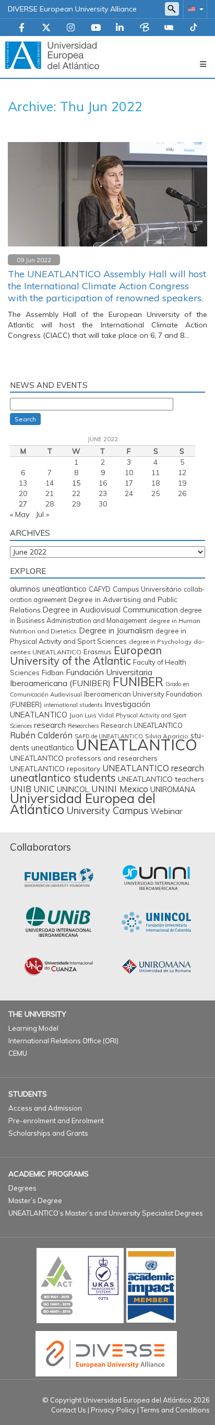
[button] (194, 9)
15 (76, 483)
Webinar (166, 811)
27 (23, 504)
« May (19, 514)
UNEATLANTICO (136, 744)
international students (73, 705)
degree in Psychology (160, 641)
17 (129, 483)
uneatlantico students (63, 777)
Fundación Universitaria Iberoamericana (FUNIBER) (81, 677)
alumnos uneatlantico (48, 589)
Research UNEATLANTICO (142, 725)
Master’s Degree (35, 1200)
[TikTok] (193, 28)
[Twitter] (46, 28)
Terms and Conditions (175, 1410)
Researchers (83, 725)
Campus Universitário (147, 589)
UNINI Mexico (119, 788)
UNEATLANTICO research (153, 768)
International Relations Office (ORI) (63, 1041)
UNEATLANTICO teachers (161, 778)
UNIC (44, 788)
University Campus (107, 811)
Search (25, 419)
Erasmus (97, 651)
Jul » (42, 514)
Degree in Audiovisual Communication (110, 610)
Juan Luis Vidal (91, 715)
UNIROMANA (173, 789)
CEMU (17, 1053)
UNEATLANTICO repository (55, 768)
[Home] (52, 55)
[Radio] (169, 28)
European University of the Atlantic (86, 655)
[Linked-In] (120, 28)
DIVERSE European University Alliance (72, 9)
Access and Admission (45, 1108)
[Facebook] (22, 28)
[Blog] (144, 28)
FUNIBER (138, 681)
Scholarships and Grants (48, 1133)
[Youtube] (96, 28)
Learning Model (33, 1028)
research (50, 725)
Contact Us (68, 1410)
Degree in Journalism (116, 630)
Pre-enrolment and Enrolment (56, 1120)
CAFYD (100, 589)
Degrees (22, 1188)
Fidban (53, 672)
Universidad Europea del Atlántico (83, 804)
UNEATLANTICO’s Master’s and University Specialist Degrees (105, 1213)
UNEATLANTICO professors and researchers (84, 757)
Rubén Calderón (41, 734)
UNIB (20, 788)
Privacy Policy (113, 1410)
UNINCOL (73, 789)
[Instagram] (71, 28)
